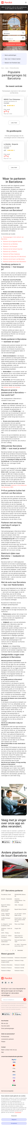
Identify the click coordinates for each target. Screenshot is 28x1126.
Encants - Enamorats (6, 899)
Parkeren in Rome (19, 970)
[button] (14, 32)
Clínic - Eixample (19, 905)
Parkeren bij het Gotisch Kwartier (12, 249)
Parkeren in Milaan (6, 970)
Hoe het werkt (5, 1026)
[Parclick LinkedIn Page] (5, 982)
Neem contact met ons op (9, 1050)
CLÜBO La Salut (5, 944)
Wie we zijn (4, 1023)
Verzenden (20, 950)
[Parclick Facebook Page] (8, 982)
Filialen (3, 1041)
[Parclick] (6, 2)
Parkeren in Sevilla (19, 967)
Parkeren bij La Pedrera (10, 251)
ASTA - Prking (4, 932)
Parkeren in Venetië (19, 965)
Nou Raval (17, 932)
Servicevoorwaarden (7, 1091)
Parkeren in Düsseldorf (20, 957)
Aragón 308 (18, 928)
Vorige (6, 950)
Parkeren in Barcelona (6, 965)
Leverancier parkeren (7, 1039)
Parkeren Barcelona (14, 68)
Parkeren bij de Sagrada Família (12, 241)
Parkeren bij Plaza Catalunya (11, 254)
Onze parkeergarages (7, 1028)
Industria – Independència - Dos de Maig (20, 900)
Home (2, 68)
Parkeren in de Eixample (10, 246)
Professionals (5, 1036)
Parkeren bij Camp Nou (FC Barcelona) (14, 256)
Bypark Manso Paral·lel (20, 909)
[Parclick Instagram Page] (2, 982)
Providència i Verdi (6, 894)
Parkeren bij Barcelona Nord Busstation (14, 261)
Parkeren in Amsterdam (7, 957)
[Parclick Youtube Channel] (12, 982)
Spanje (6, 68)
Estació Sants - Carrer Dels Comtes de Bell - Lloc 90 (20, 919)
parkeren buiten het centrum (11, 387)
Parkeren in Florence (6, 967)
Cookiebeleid (18, 1112)
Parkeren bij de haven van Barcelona (13, 259)
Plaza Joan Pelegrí (19, 924)
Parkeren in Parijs (19, 960)
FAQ (2, 1052)
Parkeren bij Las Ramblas (10, 244)
